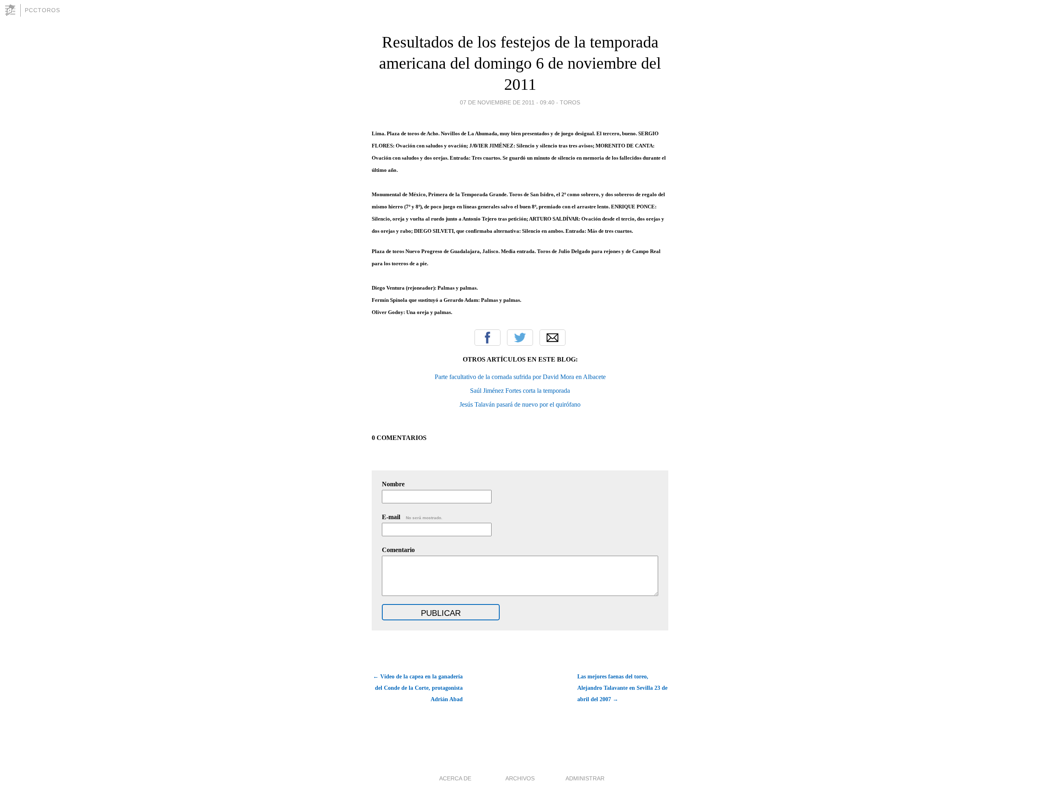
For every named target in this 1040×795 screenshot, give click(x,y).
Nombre (393, 484)
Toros (570, 102)
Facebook (487, 337)
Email (553, 337)
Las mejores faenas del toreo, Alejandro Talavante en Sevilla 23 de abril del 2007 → (622, 688)
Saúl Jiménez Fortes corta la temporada (520, 390)
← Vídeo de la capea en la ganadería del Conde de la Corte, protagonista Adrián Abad (418, 688)
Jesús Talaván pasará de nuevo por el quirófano (520, 404)
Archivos (520, 778)
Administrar (585, 778)
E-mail (412, 516)
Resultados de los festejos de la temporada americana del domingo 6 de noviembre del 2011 (520, 63)
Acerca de (455, 778)
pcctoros (42, 10)
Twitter (520, 337)
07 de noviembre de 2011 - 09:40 (507, 102)
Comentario (398, 549)
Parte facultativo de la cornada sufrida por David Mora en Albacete (520, 376)
